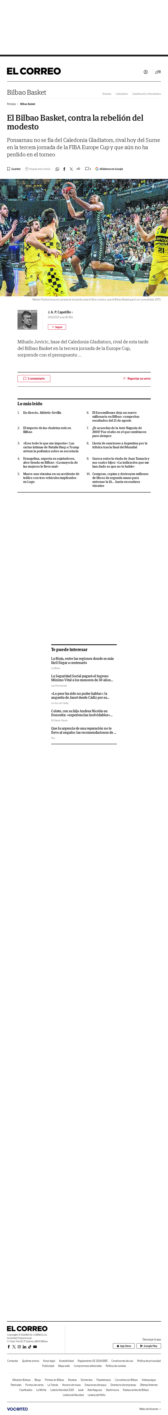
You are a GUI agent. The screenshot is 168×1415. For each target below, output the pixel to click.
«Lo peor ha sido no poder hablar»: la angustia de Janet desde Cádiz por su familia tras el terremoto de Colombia (79, 697)
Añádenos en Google (111, 169)
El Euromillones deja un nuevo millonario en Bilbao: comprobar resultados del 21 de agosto (116, 417)
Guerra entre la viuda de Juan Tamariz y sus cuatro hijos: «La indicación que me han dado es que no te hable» (121, 462)
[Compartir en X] (71, 169)
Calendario (122, 93)
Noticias (106, 93)
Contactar (12, 1361)
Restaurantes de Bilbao (136, 1390)
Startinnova (112, 1390)
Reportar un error (139, 379)
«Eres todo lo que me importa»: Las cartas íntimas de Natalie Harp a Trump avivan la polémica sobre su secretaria (51, 447)
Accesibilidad (66, 1361)
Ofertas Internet (149, 1385)
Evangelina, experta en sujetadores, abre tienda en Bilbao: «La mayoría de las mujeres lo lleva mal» (50, 462)
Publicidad (48, 1366)
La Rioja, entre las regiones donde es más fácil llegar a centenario (82, 660)
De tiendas (87, 1380)
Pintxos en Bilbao (54, 1380)
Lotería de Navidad (73, 1395)
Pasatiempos (103, 1380)
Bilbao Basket (26, 92)
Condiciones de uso (122, 1361)
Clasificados (25, 1390)
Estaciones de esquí (96, 1385)
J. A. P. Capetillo (59, 312)
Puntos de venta (34, 1385)
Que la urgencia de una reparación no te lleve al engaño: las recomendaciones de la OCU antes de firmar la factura (84, 732)
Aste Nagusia (95, 1390)
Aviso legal (49, 1361)
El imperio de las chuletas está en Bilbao (47, 430)
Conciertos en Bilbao (126, 1380)
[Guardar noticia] (14, 169)
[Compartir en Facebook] (64, 169)
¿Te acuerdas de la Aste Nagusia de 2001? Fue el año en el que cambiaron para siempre (119, 432)
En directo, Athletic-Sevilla (42, 413)
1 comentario (36, 379)
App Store (125, 1346)
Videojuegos (149, 1380)
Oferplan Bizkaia (21, 1380)
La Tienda (52, 1385)
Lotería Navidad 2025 (62, 1390)
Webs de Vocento (148, 1409)
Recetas (72, 1380)
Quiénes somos (30, 1361)
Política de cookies (116, 1366)
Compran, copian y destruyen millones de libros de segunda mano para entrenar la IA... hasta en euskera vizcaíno (120, 480)
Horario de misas (71, 1385)
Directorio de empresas (123, 1385)
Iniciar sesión (145, 72)
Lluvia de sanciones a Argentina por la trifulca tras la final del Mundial (119, 445)
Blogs (38, 1380)
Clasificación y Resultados (146, 93)
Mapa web (64, 1366)
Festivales (16, 1385)
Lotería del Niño (96, 1395)
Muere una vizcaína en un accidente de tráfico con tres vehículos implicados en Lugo (51, 478)
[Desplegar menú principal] (158, 72)
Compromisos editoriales (88, 1366)
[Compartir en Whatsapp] (57, 169)
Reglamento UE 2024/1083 (92, 1361)
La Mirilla (41, 1390)
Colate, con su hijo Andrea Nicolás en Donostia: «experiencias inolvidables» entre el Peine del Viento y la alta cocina (81, 715)
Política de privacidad (149, 1361)
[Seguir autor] (57, 327)
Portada (11, 104)
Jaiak (81, 1390)
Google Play (150, 1346)
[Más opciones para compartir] (78, 169)
